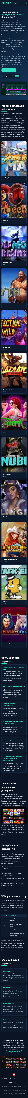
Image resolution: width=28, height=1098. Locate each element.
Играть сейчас (9, 70)
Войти (23, 3)
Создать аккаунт (14, 1052)
